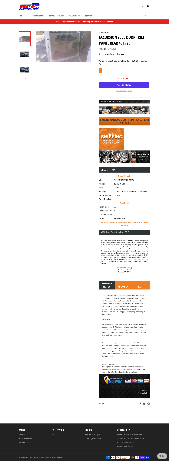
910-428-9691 (127, 446)
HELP (139, 286)
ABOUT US (123, 286)
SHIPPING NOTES (107, 285)
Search (22, 434)
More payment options (124, 91)
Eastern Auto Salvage (31, 457)
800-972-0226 (129, 442)
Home (21, 16)
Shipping (102, 54)
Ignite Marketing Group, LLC (57, 457)
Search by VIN (74, 16)
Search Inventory (36, 16)
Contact (89, 16)
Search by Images (56, 16)
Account (147, 16)
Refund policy (24, 442)
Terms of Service (25, 438)
